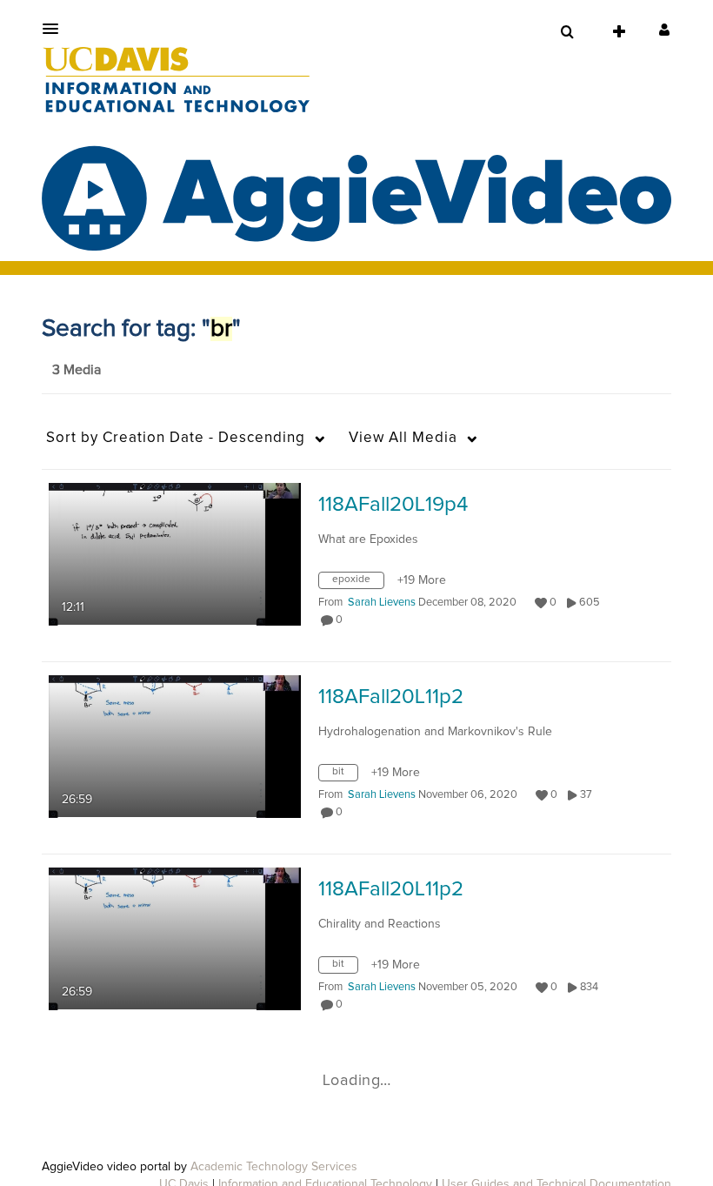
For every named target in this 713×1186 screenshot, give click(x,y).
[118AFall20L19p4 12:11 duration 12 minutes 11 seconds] (175, 553)
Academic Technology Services (273, 1167)
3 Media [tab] (76, 370)
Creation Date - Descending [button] (175, 438)
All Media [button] (403, 438)
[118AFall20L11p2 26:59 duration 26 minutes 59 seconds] (175, 746)
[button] (56, 29)
